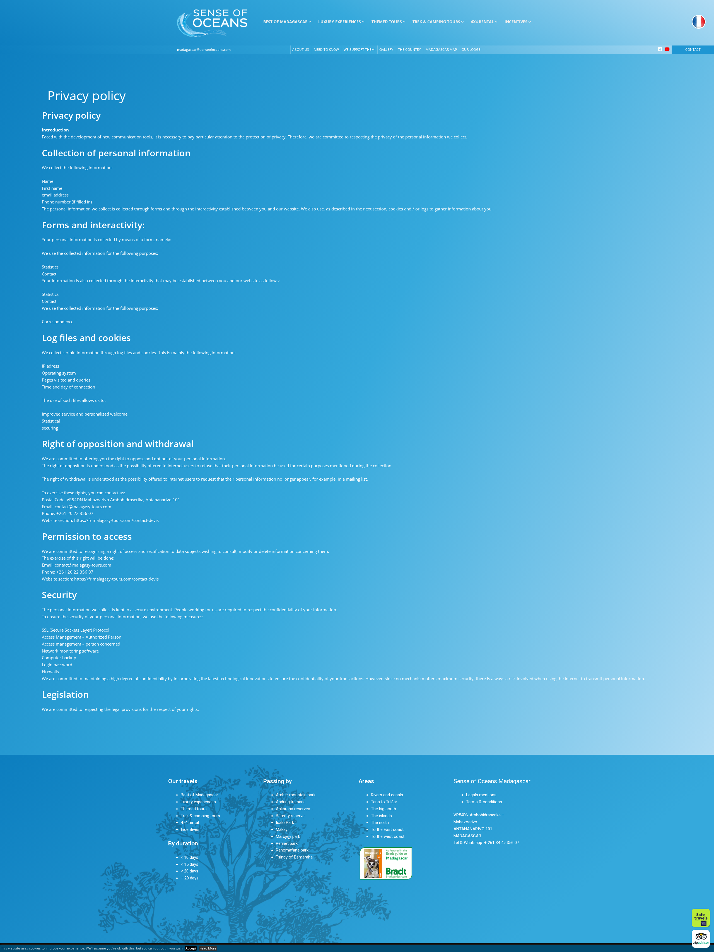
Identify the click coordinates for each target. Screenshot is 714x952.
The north (380, 822)
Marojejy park (288, 836)
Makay (282, 829)
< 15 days (189, 864)
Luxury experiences (198, 801)
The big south (383, 808)
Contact (693, 49)
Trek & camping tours (200, 815)
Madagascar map (441, 49)
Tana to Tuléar (384, 801)
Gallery (386, 49)
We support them (359, 49)
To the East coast (387, 829)
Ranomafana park (292, 850)
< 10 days (189, 857)
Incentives (190, 829)
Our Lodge (471, 49)
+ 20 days (190, 878)
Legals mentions (481, 794)
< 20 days (189, 871)
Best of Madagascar (199, 794)
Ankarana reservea (293, 808)
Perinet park (287, 843)
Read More (207, 948)
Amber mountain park (295, 794)
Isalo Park (285, 822)
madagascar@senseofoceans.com (204, 49)
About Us (300, 49)
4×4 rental (190, 822)
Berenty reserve (290, 815)
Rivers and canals (387, 794)
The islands (381, 815)
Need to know (326, 49)
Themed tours (194, 808)
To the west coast (387, 836)
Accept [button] (190, 948)
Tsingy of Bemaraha (294, 857)
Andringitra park (290, 801)
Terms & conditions (484, 801)
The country (409, 49)
